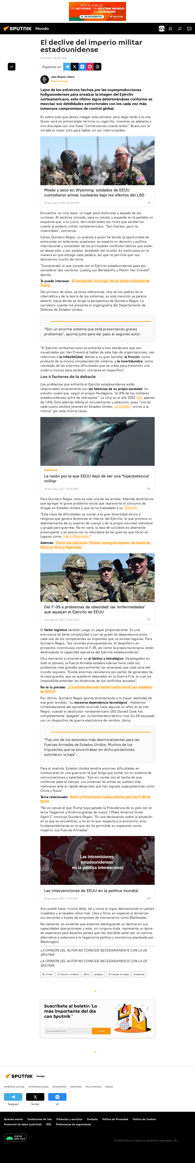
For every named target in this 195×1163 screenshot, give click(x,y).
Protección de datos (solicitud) (23, 1124)
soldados (98, 974)
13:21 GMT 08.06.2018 (53, 58)
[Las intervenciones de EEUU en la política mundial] (97, 860)
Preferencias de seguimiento (73, 1124)
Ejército (131, 508)
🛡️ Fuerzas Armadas (118, 974)
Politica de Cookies (144, 1119)
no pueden (122, 406)
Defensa (50, 470)
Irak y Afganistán (76, 536)
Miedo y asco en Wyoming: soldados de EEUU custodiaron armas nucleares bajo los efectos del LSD (94, 192)
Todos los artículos (59, 81)
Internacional (38, 1086)
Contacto (92, 1119)
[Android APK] (16, 1138)
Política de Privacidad (115, 1119)
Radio (109, 1086)
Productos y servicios (69, 1119)
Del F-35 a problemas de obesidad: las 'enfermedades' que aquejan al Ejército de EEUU (94, 609)
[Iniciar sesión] (170, 28)
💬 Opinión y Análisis (68, 974)
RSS (48, 1124)
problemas (139, 974)
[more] (149, 202)
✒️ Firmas (47, 974)
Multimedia (93, 1086)
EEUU (86, 974)
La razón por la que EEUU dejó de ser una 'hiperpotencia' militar (96, 478)
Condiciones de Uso (39, 1119)
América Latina (14, 1086)
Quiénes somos (13, 1119)
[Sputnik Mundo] (18, 32)
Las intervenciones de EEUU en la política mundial (91, 890)
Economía (59, 1086)
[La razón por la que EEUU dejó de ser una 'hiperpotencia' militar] (97, 441)
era (139, 397)
